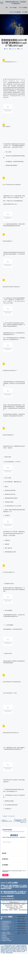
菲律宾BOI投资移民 (17, 951)
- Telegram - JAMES (14, 905)
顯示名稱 (4, 853)
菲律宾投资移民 (13, 948)
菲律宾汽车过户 (19, 950)
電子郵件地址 (5, 859)
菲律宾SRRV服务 (12, 949)
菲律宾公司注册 (20, 948)
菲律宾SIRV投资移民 (20, 949)
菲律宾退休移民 (9, 952)
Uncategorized (11, 816)
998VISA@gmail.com (15, 908)
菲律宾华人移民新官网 (5, 947)
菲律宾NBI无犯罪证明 (11, 950)
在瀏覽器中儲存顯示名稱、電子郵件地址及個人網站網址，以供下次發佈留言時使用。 (14, 871)
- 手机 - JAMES (15, 907)
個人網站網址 (5, 864)
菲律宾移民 (6, 948)
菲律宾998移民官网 (15, 947)
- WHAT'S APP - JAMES (15, 904)
